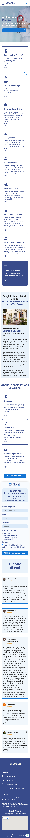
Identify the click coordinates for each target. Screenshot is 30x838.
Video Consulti (8, 539)
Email (4, 514)
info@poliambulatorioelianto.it (15, 788)
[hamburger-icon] (26, 3)
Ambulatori (7, 533)
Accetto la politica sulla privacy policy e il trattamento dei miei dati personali (13, 547)
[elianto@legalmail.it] (3, 784)
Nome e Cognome (8, 507)
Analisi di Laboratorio (10, 535)
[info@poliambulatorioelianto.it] (3, 788)
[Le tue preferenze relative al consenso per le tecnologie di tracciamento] (27, 835)
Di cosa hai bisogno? (9, 530)
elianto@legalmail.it (12, 784)
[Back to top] (26, 73)
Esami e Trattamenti (10, 537)
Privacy (5, 542)
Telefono (5, 522)
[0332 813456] (3, 776)
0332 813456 (11, 776)
